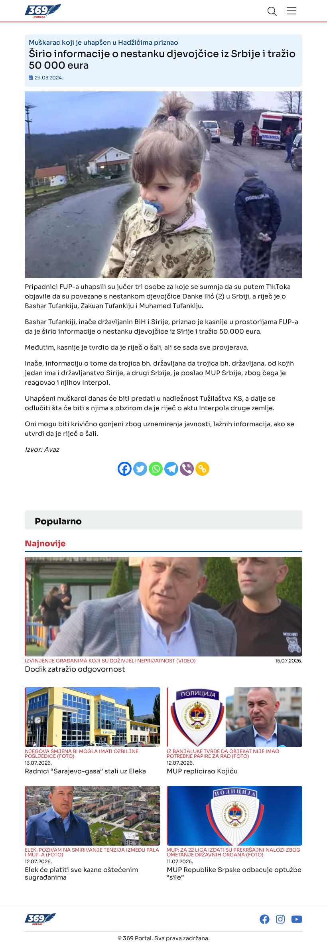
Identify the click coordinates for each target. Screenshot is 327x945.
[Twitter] (140, 469)
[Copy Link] (202, 469)
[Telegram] (171, 469)
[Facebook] (125, 469)
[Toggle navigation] (291, 10)
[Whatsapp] (156, 469)
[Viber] (187, 469)
